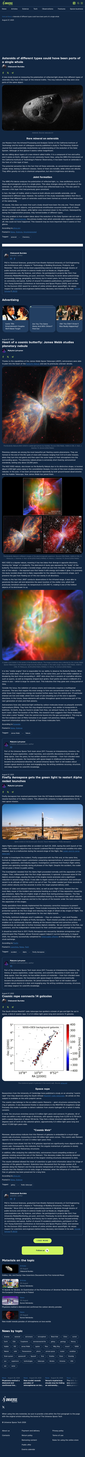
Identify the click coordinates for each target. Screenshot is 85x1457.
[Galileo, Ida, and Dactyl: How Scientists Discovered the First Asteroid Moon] (10, 1410)
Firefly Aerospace (38, 952)
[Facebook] (14, 259)
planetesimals (20, 219)
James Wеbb (15, 733)
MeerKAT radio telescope (54, 1096)
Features (61, 9)
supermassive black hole (50, 1298)
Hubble (23, 1339)
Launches (14, 947)
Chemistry (26, 237)
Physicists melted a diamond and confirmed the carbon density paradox (32, 1449)
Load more (42, 1382)
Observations (47, 9)
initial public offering (49, 937)
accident (14, 952)
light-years (33, 1272)
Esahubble (17, 1331)
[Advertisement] (42, 40)
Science (25, 9)
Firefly (15, 943)
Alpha (25, 952)
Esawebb (16, 724)
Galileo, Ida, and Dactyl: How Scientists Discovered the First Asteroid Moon (33, 1417)
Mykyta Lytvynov (15, 350)
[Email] (11, 259)
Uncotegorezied (29, 232)
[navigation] (78, 3)
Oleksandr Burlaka (16, 67)
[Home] (7, 3)
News (4, 9)
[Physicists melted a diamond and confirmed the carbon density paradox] (10, 1442)
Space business (76, 9)
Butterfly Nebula (33, 364)
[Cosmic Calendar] (74, 3)
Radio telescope (26, 1185)
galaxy (13, 1185)
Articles (14, 9)
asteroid (13, 237)
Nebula (28, 733)
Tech (35, 9)
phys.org (16, 228)
